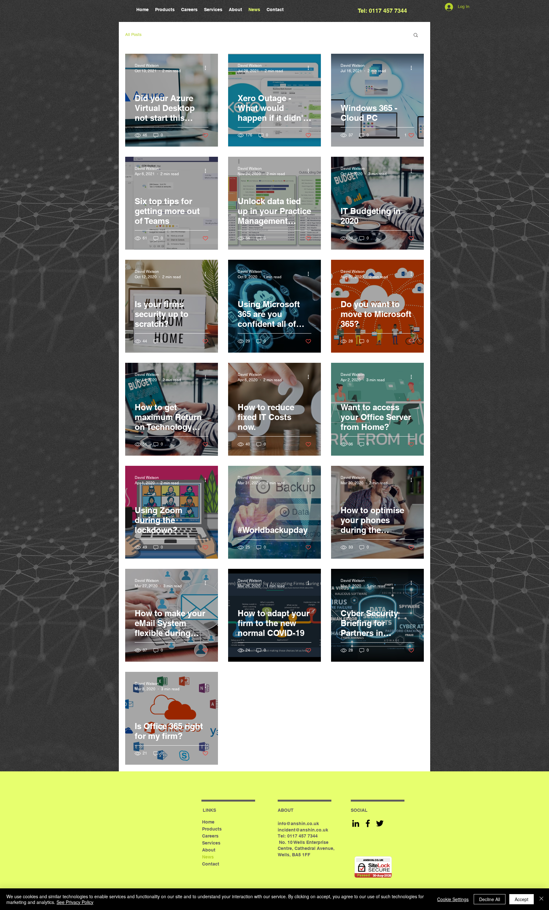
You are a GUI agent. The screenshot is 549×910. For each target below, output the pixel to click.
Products (212, 828)
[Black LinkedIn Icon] (356, 823)
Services (211, 842)
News (208, 856)
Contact (210, 863)
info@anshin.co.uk (298, 823)
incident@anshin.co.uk (303, 829)
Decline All (489, 899)
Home (208, 821)
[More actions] (207, 68)
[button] (416, 35)
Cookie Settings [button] (453, 899)
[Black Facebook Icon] (368, 823)
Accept (521, 899)
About (208, 849)
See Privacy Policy (75, 902)
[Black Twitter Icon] (380, 823)
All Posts (133, 34)
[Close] (541, 899)
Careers (210, 835)
